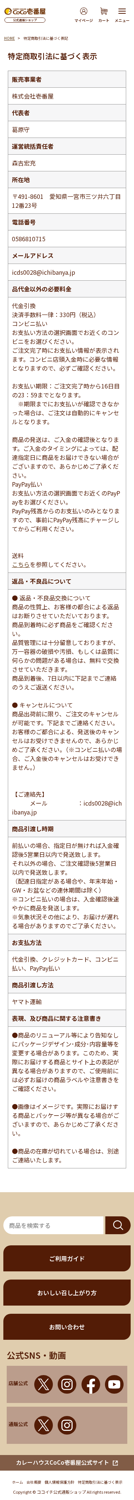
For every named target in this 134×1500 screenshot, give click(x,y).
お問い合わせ (67, 1326)
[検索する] (118, 1225)
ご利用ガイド (67, 1258)
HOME (9, 38)
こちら (21, 564)
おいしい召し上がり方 (67, 1292)
